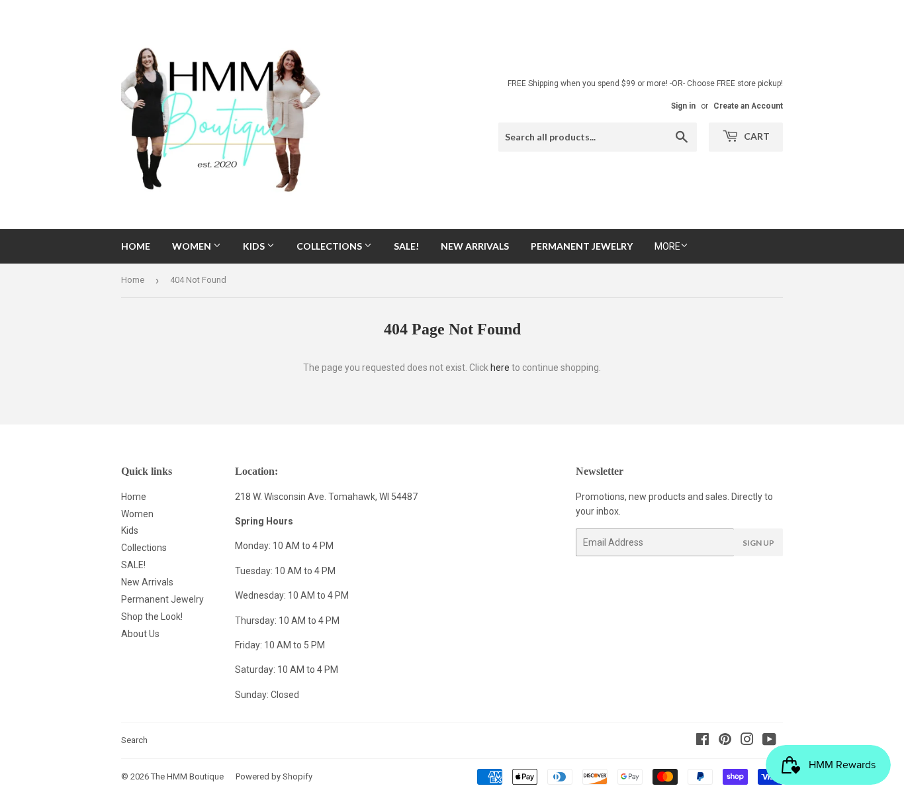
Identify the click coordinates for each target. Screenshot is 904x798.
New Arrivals (475, 246)
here (500, 367)
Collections (330, 246)
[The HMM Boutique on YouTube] (769, 741)
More (667, 246)
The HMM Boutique (187, 776)
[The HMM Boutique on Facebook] (702, 741)
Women (192, 246)
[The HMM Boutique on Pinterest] (725, 741)
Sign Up (758, 543)
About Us (140, 633)
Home (135, 246)
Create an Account (748, 106)
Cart (756, 136)
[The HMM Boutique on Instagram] (747, 741)
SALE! (406, 246)
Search (134, 740)
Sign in (683, 106)
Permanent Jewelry (582, 246)
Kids (255, 246)
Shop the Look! (152, 616)
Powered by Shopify (274, 776)
